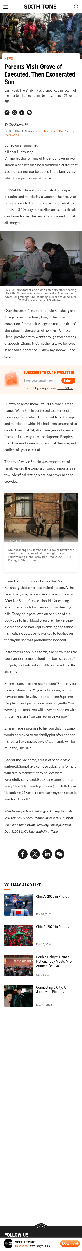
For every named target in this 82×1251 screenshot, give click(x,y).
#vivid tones (50, 131)
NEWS (8, 58)
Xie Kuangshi (18, 124)
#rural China (11, 134)
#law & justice (67, 131)
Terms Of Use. (65, 388)
